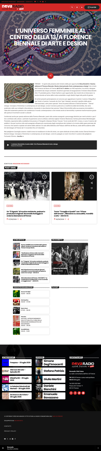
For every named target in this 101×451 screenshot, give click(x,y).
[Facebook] (45, 1)
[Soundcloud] (40, 1)
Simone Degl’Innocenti (53, 362)
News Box (23, 316)
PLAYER (92, 7)
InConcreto (18, 421)
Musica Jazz (57, 262)
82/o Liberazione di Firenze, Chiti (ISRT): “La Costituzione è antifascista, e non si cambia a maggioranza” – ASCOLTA (34, 279)
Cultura (50, 24)
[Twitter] (79, 393)
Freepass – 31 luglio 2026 (20, 362)
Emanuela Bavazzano (51, 395)
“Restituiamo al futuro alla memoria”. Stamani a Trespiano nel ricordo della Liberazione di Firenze (32, 254)
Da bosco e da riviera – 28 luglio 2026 (19, 395)
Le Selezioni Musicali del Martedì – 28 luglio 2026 (20, 387)
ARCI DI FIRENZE (58, 416)
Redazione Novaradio (21, 164)
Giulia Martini (52, 379)
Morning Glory (24, 300)
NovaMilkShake (25, 329)
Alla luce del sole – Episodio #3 (17, 371)
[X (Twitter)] (37, 1)
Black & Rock (24, 308)
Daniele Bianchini (50, 387)
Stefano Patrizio (54, 371)
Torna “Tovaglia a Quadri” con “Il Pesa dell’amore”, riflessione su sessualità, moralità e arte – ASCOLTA (73, 213)
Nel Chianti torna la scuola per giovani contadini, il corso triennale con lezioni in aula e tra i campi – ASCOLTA (33, 271)
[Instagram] (43, 1)
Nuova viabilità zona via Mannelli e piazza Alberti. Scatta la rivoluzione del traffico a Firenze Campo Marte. (34, 246)
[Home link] (12, 7)
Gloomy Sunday (60, 268)
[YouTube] (35, 1)
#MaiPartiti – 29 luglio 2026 (19, 379)
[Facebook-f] (75, 393)
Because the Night (25, 291)
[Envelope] (83, 393)
